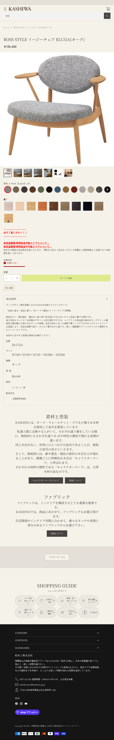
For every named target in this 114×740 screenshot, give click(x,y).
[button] (7, 189)
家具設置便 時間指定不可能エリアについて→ (28, 246)
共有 (11, 287)
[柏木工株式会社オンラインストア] (20, 9)
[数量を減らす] (6, 278)
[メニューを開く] (5, 9)
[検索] (107, 16)
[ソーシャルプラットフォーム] (16, 704)
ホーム (6, 27)
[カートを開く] (108, 9)
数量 (6, 272)
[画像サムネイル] (8, 173)
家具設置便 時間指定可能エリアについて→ (26, 243)
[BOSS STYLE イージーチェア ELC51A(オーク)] (57, 109)
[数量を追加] (17, 278)
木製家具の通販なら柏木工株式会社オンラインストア (54, 725)
